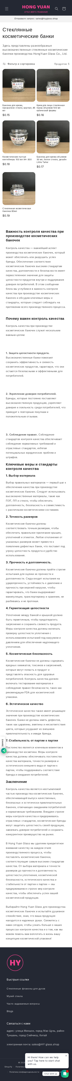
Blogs (10, 1011)
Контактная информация (54, 1072)
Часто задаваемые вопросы (23, 1003)
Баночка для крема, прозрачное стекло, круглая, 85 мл (19, 108)
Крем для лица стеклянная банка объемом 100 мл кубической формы (51, 108)
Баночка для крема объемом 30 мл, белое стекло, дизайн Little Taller (51, 159)
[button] (6, 8)
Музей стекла (15, 996)
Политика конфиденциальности (24, 1072)
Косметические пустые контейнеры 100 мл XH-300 (17, 158)
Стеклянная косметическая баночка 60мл (17, 209)
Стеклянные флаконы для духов (26, 988)
